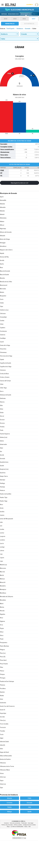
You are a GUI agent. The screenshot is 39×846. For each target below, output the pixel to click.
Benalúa (2, 278)
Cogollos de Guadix (5, 363)
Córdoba (9, 802)
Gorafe (2, 455)
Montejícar (3, 589)
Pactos (35, 14)
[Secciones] (2, 4)
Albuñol (2, 214)
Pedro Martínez (4, 646)
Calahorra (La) (4, 310)
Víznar (2, 773)
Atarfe (2, 264)
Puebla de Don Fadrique (7, 681)
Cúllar (1, 384)
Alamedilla (3, 200)
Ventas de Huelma (5, 759)
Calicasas (3, 313)
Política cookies (18, 825)
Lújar (1, 561)
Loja (1, 554)
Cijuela (2, 359)
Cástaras (2, 334)
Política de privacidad (7, 825)
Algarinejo (3, 228)
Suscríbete (29, 4)
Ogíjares (2, 621)
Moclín (2, 575)
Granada (2, 458)
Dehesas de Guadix (5, 395)
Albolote (2, 204)
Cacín (1, 299)
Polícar (2, 671)
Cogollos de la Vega (5, 366)
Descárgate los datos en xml (19, 183)
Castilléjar (3, 338)
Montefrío (3, 586)
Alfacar (2, 225)
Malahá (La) (3, 564)
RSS (29, 826)
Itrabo (1, 508)
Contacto (6, 823)
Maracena (3, 568)
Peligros (2, 649)
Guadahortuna (4, 462)
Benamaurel (3, 285)
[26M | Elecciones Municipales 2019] (20, 9)
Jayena (2, 515)
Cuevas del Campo (5, 380)
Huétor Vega (3, 501)
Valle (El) (2, 745)
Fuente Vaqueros (5, 434)
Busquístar (3, 296)
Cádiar (2, 303)
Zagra (1, 780)
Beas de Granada (5, 271)
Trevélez (2, 731)
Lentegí (2, 547)
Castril (2, 342)
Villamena (3, 763)
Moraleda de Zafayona (6, 596)
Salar (1, 699)
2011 (24, 19)
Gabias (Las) (3, 437)
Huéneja (2, 487)
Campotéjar (3, 317)
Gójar (1, 448)
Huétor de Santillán (5, 494)
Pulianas (2, 685)
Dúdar (2, 412)
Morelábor (3, 600)
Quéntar (2, 692)
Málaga (9, 811)
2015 (15, 19)
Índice (25, 826)
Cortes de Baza (4, 373)
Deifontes (3, 398)
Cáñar (2, 324)
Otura (1, 635)
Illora (1, 504)
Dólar (1, 409)
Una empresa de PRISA (19, 833)
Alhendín (2, 235)
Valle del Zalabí (4, 741)
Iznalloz (2, 511)
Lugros (2, 557)
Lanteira (2, 540)
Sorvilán (2, 717)
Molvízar (2, 579)
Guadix (2, 465)
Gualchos (2, 472)
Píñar (1, 667)
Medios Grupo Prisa (19, 838)
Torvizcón (3, 727)
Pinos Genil (3, 660)
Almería (9, 798)
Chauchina (3, 349)
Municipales (9, 23)
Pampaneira (3, 642)
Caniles (2, 320)
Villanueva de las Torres (7, 766)
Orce (1, 625)
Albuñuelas (3, 218)
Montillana (3, 593)
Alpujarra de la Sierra (6, 250)
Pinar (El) (2, 656)
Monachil (2, 582)
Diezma (2, 402)
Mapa (8, 826)
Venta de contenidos (15, 823)
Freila (1, 430)
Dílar (1, 405)
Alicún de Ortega (5, 239)
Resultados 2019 (26, 14)
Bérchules (3, 288)
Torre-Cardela (4, 724)
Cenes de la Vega (5, 345)
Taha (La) (3, 720)
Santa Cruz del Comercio (7, 706)
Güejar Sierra (4, 476)
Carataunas (3, 331)
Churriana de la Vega (6, 356)
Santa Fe (2, 710)
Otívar (2, 632)
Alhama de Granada (6, 232)
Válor (1, 748)
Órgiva (2, 628)
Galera (2, 441)
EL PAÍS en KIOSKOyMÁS (17, 826)
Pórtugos (2, 678)
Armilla (2, 260)
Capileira (2, 327)
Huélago (2, 483)
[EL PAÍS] (10, 4)
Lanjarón (2, 536)
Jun (1, 526)
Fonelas (2, 426)
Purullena (3, 688)
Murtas (2, 607)
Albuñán (2, 211)
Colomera (3, 370)
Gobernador (3, 444)
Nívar (1, 618)
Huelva (9, 807)
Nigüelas (2, 614)
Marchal (2, 572)
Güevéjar (2, 480)
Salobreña (3, 702)
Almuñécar (3, 246)
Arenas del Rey (4, 257)
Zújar (1, 787)
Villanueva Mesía (5, 770)
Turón (1, 734)
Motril (1, 603)
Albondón (3, 207)
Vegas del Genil (4, 752)
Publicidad (24, 823)
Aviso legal (30, 823)
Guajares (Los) (4, 469)
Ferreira (2, 423)
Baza (1, 267)
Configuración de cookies (29, 825)
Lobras (2, 550)
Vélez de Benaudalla (6, 756)
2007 (33, 19)
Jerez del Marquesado (6, 518)
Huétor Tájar (3, 497)
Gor (1, 451)
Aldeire (2, 221)
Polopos (2, 674)
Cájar (1, 306)
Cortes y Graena (4, 377)
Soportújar (3, 713)
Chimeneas (3, 352)
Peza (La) (3, 653)
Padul (1, 639)
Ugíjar (1, 738)
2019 (5, 19)
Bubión (2, 292)
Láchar (2, 533)
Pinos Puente (4, 664)
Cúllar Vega (3, 388)
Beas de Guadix (4, 274)
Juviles (2, 529)
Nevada (2, 610)
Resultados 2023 (13, 14)
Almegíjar (3, 242)
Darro (1, 391)
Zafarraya (3, 777)
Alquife (2, 253)
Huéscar (2, 490)
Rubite (2, 695)
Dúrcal (2, 416)
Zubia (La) (3, 784)
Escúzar (2, 419)
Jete (1, 522)
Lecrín (2, 543)
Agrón (2, 197)
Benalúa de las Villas (6, 281)
